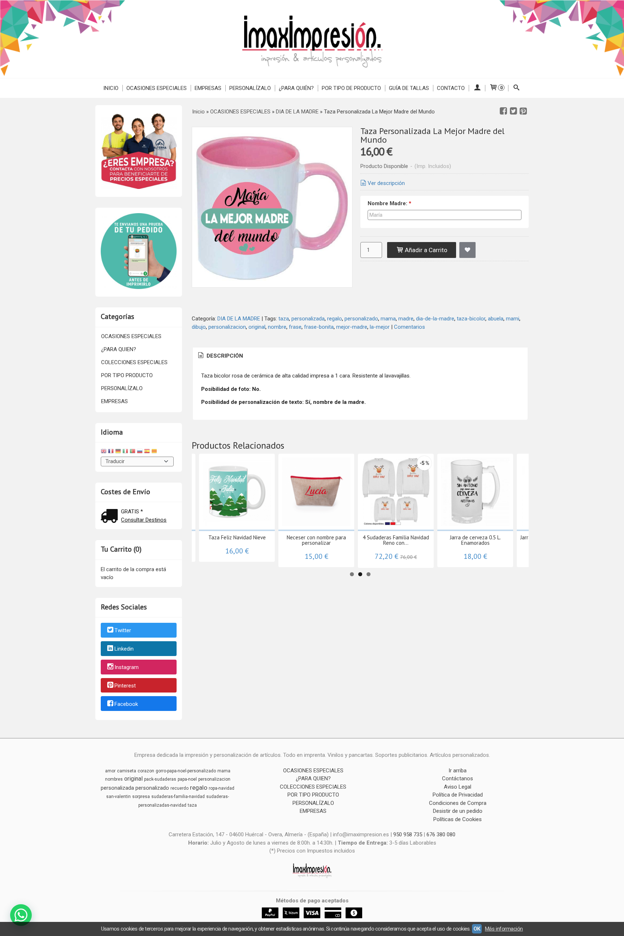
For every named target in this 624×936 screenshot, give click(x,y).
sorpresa (141, 796)
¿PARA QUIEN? (118, 349)
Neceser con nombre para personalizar (316, 540)
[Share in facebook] (503, 111)
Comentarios (409, 327)
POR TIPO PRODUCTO (127, 375)
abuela (495, 318)
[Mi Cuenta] (477, 88)
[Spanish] (147, 452)
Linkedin (124, 649)
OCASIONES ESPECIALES (156, 88)
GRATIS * (132, 511)
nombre (277, 327)
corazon (146, 770)
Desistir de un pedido (457, 811)
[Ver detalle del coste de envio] (111, 517)
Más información (504, 929)
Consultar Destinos (143, 520)
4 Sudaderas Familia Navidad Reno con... (396, 540)
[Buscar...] (517, 88)
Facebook (126, 704)
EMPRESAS (208, 88)
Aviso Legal (457, 787)
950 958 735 (407, 834)
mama (388, 318)
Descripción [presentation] (224, 356)
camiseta (126, 770)
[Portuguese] (132, 452)
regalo (334, 318)
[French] (111, 452)
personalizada (308, 318)
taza (283, 318)
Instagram (126, 667)
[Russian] (140, 452)
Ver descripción (386, 183)
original (256, 327)
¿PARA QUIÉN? (296, 88)
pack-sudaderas (160, 779)
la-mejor (380, 327)
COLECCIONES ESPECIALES (134, 362)
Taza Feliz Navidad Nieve (237, 537)
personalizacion (227, 327)
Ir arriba (457, 770)
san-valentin (118, 796)
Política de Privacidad (458, 794)
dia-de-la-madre (435, 318)
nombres (114, 779)
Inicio (110, 88)
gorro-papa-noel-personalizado (186, 770)
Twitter (122, 630)
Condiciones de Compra (457, 803)
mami (512, 318)
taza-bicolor (471, 318)
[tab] (220, 356)
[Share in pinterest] (523, 111)
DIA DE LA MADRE (238, 318)
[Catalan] (155, 452)
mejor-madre (351, 327)
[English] (104, 452)
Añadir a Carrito (425, 250)
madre (405, 318)
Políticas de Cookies (457, 819)
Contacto (451, 88)
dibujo (199, 327)
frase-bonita (319, 327)
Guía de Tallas (409, 88)
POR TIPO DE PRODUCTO (351, 88)
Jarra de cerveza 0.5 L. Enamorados (475, 540)
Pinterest (125, 685)
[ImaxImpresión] (312, 39)
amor (110, 770)
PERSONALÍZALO (250, 88)
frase (295, 327)
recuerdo (179, 788)
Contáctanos (457, 778)
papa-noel (187, 779)
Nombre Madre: (389, 203)
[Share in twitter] (513, 111)
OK (476, 929)
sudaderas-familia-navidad (178, 796)
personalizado (361, 318)
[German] (118, 452)
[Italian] (125, 452)
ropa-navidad (221, 788)
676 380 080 (440, 834)
